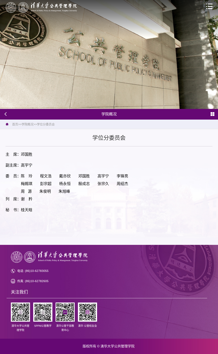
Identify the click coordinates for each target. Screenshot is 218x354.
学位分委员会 (46, 124)
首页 (15, 124)
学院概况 (27, 124)
